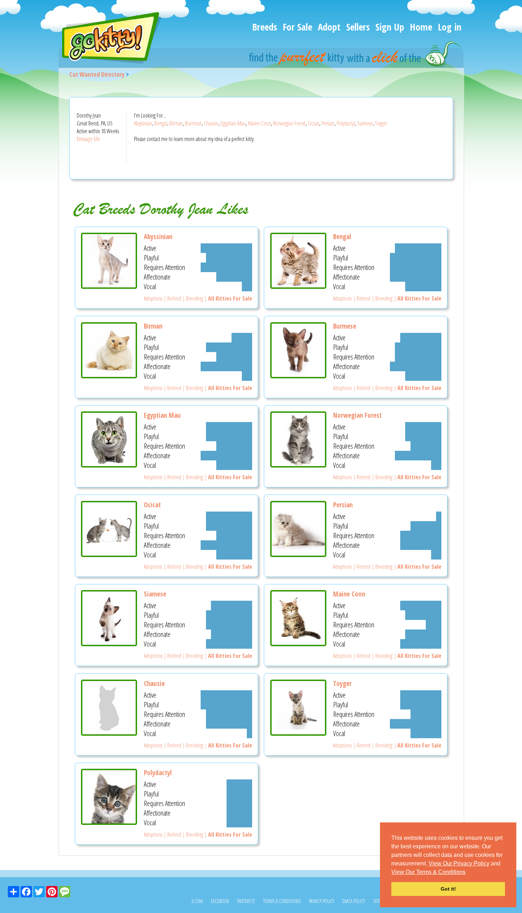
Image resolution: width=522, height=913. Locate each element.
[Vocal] (239, 822)
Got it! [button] (448, 889)
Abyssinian (143, 123)
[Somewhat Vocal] (423, 286)
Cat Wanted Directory (97, 74)
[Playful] (239, 794)
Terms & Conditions (282, 901)
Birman (176, 123)
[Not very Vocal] (247, 286)
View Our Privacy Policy (459, 863)
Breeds (264, 26)
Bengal (160, 123)
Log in (449, 26)
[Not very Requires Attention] (433, 625)
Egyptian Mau (233, 123)
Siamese (365, 123)
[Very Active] (226, 248)
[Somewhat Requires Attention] (234, 357)
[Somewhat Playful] (423, 436)
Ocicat (313, 123)
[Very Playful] (229, 258)
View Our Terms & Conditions (428, 872)
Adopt (329, 26)
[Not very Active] (438, 516)
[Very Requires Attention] (226, 267)
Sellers (358, 26)
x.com (197, 901)
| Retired (171, 298)
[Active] (242, 337)
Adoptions (153, 298)
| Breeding (192, 298)
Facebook (220, 901)
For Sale (297, 26)
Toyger (381, 123)
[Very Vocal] (229, 644)
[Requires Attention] (239, 803)
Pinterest (246, 901)
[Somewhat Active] (420, 337)
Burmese (193, 123)
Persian (328, 123)
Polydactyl (346, 123)
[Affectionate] (239, 813)
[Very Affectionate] (415, 277)
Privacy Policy (321, 901)
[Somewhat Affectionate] (234, 277)
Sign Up (389, 26)
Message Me (88, 139)
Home (421, 26)
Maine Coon (259, 123)
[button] (468, 872)
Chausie (211, 123)
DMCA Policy (353, 901)
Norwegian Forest (289, 123)
